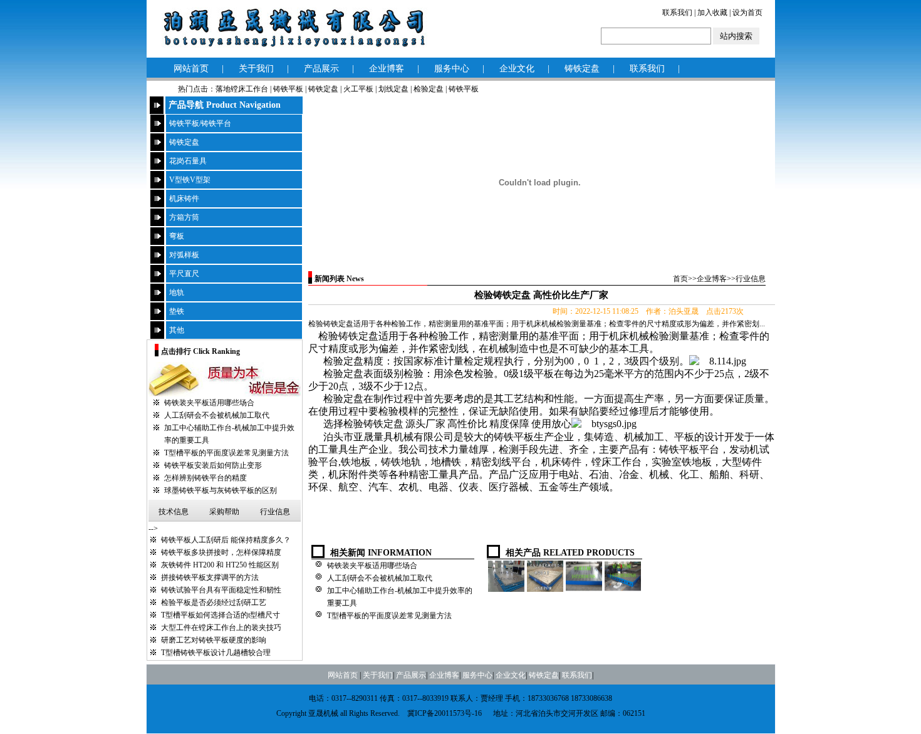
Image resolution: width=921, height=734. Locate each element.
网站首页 (191, 68)
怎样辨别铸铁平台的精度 (205, 477)
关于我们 (256, 68)
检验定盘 (429, 89)
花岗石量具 (188, 161)
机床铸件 (184, 198)
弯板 (176, 236)
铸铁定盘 (582, 68)
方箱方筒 (184, 217)
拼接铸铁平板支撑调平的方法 (210, 577)
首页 (680, 278)
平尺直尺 (184, 273)
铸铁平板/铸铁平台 (200, 123)
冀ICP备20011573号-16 (444, 713)
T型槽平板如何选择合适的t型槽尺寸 (220, 615)
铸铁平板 (288, 89)
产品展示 (321, 68)
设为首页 (747, 12)
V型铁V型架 (190, 179)
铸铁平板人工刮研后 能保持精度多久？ (226, 539)
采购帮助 (224, 511)
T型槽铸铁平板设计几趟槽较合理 (216, 652)
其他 (176, 330)
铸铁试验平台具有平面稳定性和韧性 (221, 590)
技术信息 (174, 511)
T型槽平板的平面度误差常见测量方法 (226, 452)
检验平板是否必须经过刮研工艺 (213, 602)
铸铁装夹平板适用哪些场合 (209, 402)
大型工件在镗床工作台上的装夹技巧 (221, 627)
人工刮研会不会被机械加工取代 (216, 415)
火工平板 (358, 89)
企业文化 (516, 68)
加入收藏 (712, 12)
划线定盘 (393, 89)
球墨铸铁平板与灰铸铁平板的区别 (220, 490)
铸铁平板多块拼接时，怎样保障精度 (221, 552)
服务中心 (451, 68)
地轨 (176, 292)
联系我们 (677, 12)
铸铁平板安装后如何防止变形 (213, 465)
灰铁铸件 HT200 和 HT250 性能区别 (220, 565)
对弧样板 (184, 255)
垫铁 (176, 311)
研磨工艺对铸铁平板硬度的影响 (213, 640)
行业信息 (275, 511)
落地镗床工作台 (242, 89)
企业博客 (386, 68)
